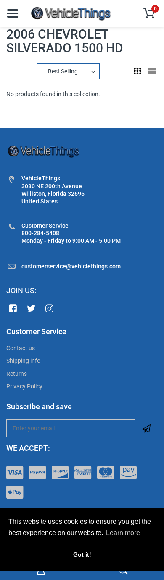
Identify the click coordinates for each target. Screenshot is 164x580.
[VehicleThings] (71, 13)
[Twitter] (31, 308)
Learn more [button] (123, 532)
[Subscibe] (146, 428)
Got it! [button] (82, 554)
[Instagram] (49, 308)
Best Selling (63, 71)
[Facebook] (12, 308)
